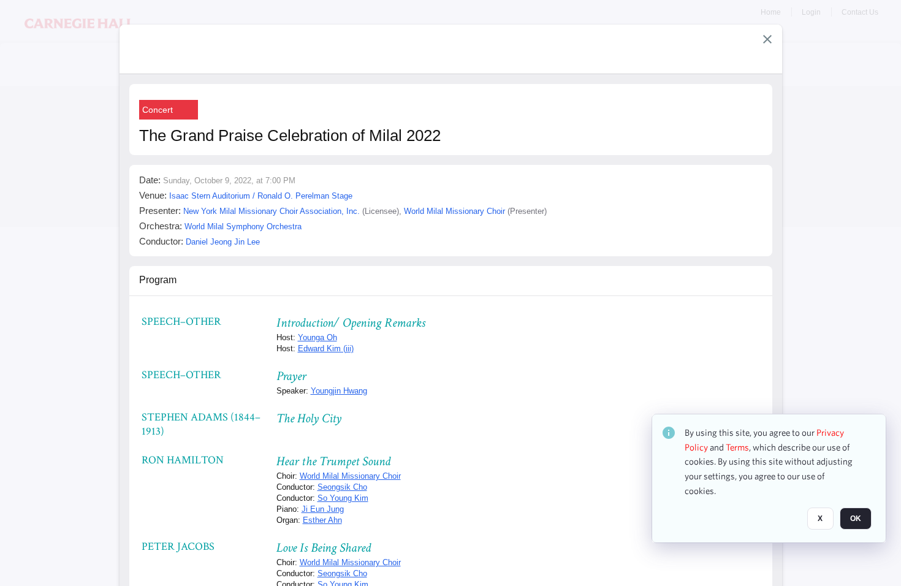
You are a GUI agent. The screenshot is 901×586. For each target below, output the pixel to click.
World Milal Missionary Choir (350, 476)
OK (855, 519)
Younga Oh (317, 337)
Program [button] (158, 280)
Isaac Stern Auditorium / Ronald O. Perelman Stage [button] (260, 195)
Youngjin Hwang (339, 390)
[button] (767, 39)
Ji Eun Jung (323, 509)
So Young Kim (342, 498)
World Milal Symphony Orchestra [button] (243, 226)
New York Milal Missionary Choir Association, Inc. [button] (271, 211)
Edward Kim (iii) (326, 348)
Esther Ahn (322, 520)
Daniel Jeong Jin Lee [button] (223, 241)
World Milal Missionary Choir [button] (454, 211)
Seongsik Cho (342, 487)
